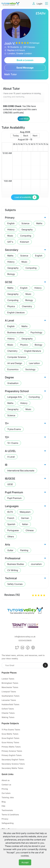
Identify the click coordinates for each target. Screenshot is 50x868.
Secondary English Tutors (13, 759)
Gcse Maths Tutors (10, 734)
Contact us (6, 784)
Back (25, 135)
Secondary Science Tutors (13, 764)
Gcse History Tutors (10, 742)
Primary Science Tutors (12, 751)
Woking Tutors (8, 717)
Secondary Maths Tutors (12, 768)
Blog (4, 802)
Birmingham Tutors (10, 683)
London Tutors (8, 679)
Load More (23, 118)
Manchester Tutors (10, 687)
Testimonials (7, 810)
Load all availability (23, 197)
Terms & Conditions (10, 814)
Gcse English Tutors (10, 738)
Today (16, 135)
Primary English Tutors (12, 755)
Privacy (5, 819)
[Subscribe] (45, 665)
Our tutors (6, 793)
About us (6, 780)
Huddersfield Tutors (10, 704)
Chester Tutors (8, 713)
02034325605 (25, 640)
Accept (25, 862)
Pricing (5, 789)
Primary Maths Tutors (11, 747)
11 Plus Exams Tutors (11, 729)
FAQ (3, 806)
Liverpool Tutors (9, 691)
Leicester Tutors (9, 700)
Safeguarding (8, 823)
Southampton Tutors (10, 696)
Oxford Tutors (8, 709)
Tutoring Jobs (8, 797)
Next (35, 135)
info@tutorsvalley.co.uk (25, 636)
